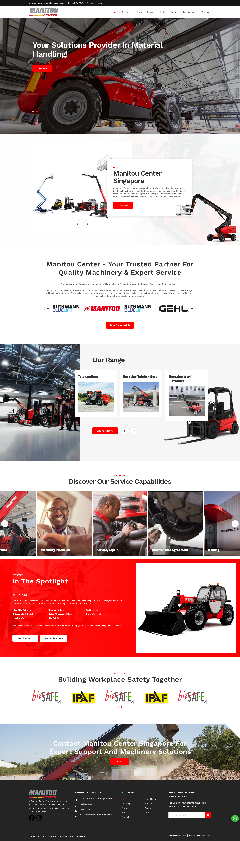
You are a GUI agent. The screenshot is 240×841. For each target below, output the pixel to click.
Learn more (123, 205)
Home (114, 12)
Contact (174, 12)
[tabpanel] (120, 76)
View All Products (105, 431)
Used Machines (190, 12)
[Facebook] (32, 818)
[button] (48, 308)
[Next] (235, 523)
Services (150, 12)
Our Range (127, 12)
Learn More (63, 68)
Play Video (42, 68)
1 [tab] (33, 111)
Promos (205, 12)
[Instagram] (39, 818)
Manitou (149, 808)
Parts (139, 12)
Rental (163, 12)
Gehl (147, 812)
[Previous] (4, 523)
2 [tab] (37, 111)
